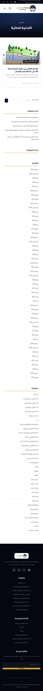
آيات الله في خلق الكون (31, 407)
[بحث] (10, 8)
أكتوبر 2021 (35, 314)
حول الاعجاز (35, 492)
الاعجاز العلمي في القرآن (31, 437)
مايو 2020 (35, 352)
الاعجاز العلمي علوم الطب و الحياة (28, 433)
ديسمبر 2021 (34, 305)
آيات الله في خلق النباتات (31, 411)
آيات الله (36, 395)
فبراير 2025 (35, 186)
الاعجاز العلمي (21, 583)
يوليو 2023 (35, 246)
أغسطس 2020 (33, 348)
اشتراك (21, 668)
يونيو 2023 (35, 250)
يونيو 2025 (35, 182)
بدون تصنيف (34, 479)
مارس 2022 (34, 292)
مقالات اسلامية (33, 530)
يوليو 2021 (35, 327)
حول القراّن (35, 501)
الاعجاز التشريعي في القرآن (30, 429)
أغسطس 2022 (33, 276)
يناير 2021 (35, 339)
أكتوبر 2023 (35, 233)
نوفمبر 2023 (34, 229)
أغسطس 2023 (33, 242)
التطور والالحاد (34, 462)
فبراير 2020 (35, 365)
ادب (37, 420)
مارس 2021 (35, 335)
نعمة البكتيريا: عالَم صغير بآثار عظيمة (27, 117)
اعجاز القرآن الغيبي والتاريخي (21, 587)
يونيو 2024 (35, 212)
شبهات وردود (34, 509)
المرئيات (36, 471)
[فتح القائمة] (5, 8)
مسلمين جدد (34, 522)
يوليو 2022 (35, 280)
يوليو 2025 (35, 178)
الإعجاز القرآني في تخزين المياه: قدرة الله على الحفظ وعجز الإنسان (23, 70)
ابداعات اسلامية (33, 416)
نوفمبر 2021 (34, 309)
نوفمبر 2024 (34, 195)
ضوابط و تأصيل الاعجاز (31, 518)
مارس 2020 (34, 360)
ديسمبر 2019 (34, 373)
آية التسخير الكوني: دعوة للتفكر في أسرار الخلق (25, 122)
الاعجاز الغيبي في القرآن (31, 450)
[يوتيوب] (15, 2)
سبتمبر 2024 (34, 203)
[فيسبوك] (11, 2)
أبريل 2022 (35, 288)
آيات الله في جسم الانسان (30, 399)
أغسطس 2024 (33, 208)
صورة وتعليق (34, 513)
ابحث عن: (35, 100)
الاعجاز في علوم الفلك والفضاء (29, 454)
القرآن (36, 467)
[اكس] (7, 2)
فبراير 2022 (35, 297)
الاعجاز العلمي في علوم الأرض (29, 446)
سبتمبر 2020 (34, 343)
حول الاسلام (34, 488)
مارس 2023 (34, 259)
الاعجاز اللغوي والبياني (21, 610)
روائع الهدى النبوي (33, 505)
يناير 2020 (35, 369)
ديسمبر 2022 (34, 263)
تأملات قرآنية (34, 484)
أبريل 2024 (35, 216)
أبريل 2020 (35, 356)
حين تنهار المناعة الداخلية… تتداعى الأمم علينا (25, 126)
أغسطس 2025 (33, 174)
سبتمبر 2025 (34, 169)
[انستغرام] (4, 2)
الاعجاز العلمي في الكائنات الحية (29, 441)
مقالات (36, 526)
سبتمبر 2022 (34, 271)
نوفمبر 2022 (34, 267)
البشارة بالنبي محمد (32, 458)
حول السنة (35, 496)
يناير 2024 (35, 225)
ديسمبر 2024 (34, 191)
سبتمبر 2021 (34, 318)
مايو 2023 (35, 254)
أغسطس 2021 (33, 322)
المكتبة (36, 475)
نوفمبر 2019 (34, 377)
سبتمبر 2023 (34, 237)
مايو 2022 (35, 284)
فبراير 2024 (35, 220)
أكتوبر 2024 (35, 199)
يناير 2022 (35, 301)
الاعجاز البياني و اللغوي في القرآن (29, 424)
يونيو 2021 (35, 331)
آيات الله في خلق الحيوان (31, 403)
